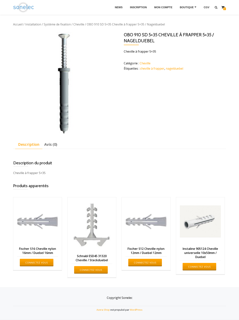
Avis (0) (50, 144)
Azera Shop (103, 309)
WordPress (136, 309)
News (118, 7)
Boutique (187, 7)
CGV (206, 7)
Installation (33, 24)
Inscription (138, 7)
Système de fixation (57, 24)
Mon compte (163, 7)
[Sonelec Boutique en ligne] (24, 7)
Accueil (18, 24)
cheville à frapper (152, 68)
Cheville (78, 24)
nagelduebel (174, 68)
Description (28, 144)
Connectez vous (36, 262)
